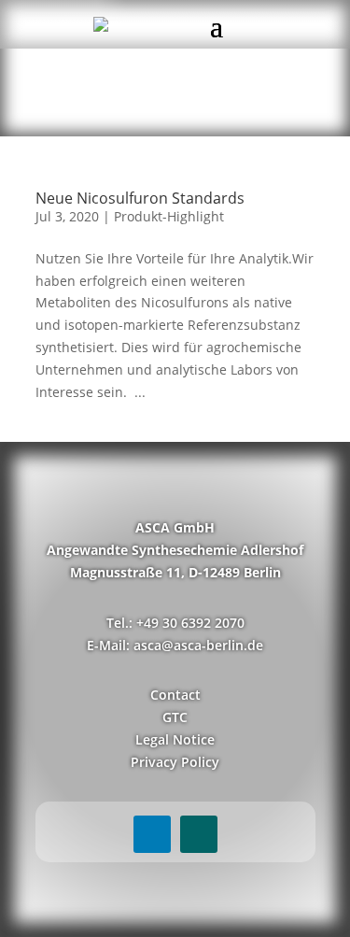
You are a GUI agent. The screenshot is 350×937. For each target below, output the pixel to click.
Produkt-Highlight (169, 216)
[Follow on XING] (198, 834)
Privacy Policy (175, 762)
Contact (175, 694)
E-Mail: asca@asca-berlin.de (175, 645)
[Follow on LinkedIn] (152, 834)
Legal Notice (175, 739)
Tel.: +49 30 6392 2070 (175, 623)
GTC (175, 717)
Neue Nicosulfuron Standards (140, 198)
